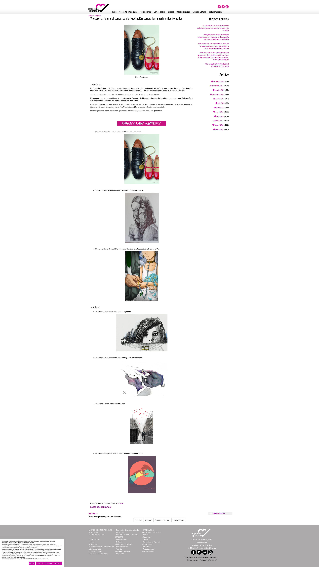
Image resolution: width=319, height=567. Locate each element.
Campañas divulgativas (151, 542)
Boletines (146, 547)
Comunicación (159, 12)
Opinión (148, 520)
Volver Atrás (179, 520)
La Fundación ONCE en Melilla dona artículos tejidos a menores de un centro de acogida (213, 28)
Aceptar (32, 563)
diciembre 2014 (218, 81)
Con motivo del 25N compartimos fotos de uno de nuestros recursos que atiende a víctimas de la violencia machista (213, 46)
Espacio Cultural (199, 12)
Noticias (98, 16)
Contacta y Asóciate (128, 12)
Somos (171, 12)
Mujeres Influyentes (123, 551)
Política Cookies (122, 547)
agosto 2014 (219, 99)
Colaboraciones (215, 12)
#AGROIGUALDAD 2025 (98, 554)
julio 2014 (220, 103)
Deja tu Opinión (219, 513)
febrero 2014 (218, 125)
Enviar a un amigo (162, 520)
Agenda (119, 549)
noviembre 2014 (217, 86)
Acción (145, 535)
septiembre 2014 (218, 94)
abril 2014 (219, 116)
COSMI (146, 539)
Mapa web (120, 554)
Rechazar (40, 563)
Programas (147, 537)
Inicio (114, 12)
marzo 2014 (218, 121)
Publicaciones (145, 12)
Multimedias (147, 544)
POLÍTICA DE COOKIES (29, 558)
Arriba (139, 520)
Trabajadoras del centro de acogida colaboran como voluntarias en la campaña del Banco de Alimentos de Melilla (213, 37)
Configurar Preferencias (53, 563)
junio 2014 (220, 107)
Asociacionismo (183, 12)
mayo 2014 (219, 112)
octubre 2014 (219, 90)
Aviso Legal (93, 544)
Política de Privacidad (124, 544)
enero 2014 (219, 129)
